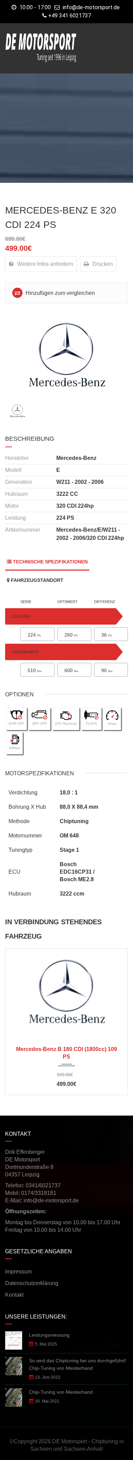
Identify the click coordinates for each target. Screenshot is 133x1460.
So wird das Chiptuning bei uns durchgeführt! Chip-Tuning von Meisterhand (77, 1364)
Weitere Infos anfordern (45, 264)
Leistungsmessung (49, 1335)
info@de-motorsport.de (91, 7)
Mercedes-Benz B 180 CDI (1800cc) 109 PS (66, 1053)
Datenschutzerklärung (31, 1283)
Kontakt (14, 1295)
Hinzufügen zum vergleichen (59, 293)
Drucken (102, 264)
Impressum (18, 1271)
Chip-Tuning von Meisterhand (61, 1392)
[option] (66, 356)
